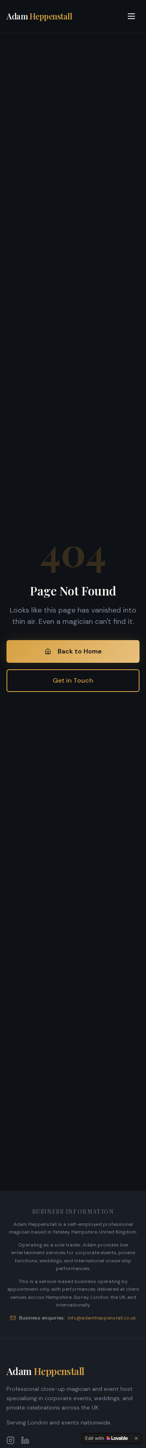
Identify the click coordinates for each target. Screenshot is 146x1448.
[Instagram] (10, 1440)
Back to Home (80, 651)
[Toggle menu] (131, 16)
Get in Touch (73, 680)
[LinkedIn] (25, 1440)
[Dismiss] (136, 1438)
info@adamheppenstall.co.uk (102, 1318)
